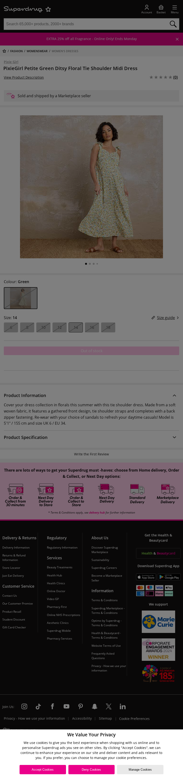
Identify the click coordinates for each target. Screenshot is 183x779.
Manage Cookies (140, 769)
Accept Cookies (43, 769)
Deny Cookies (91, 769)
